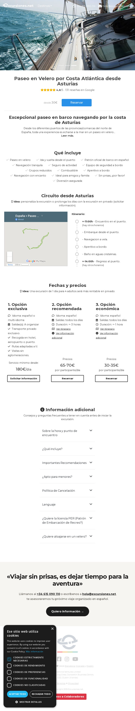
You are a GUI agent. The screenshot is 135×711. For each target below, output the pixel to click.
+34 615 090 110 (48, 594)
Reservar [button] (76, 102)
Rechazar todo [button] (41, 694)
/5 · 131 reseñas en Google (75, 90)
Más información (34, 651)
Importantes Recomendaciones (64, 463)
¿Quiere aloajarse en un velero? (64, 536)
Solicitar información (23, 378)
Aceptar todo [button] (17, 694)
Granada (80, 666)
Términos (61, 683)
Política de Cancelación (58, 490)
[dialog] (30, 666)
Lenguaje (49, 504)
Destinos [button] (44, 6)
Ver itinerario (63, 329)
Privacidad (73, 683)
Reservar (67, 378)
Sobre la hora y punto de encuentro (59, 433)
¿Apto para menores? (57, 476)
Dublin (90, 666)
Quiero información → (67, 611)
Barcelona (70, 666)
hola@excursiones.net (115, 6)
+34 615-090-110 (85, 6)
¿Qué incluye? (52, 449)
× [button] (52, 629)
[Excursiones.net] (67, 643)
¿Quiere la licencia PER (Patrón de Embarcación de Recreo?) (64, 520)
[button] (30, 702)
